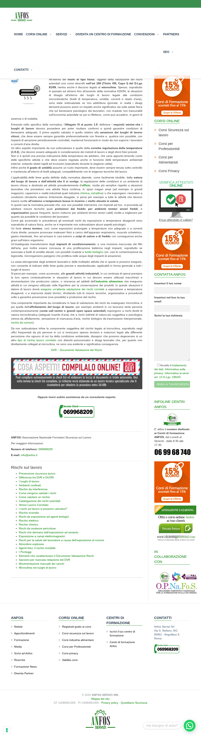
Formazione (21, 640)
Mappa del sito (100, 698)
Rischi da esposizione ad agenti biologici (44, 516)
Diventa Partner (24, 673)
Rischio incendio (29, 512)
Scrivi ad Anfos (23, 653)
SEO (166, 52)
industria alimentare (109, 281)
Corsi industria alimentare (78, 640)
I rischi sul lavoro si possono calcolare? (43, 508)
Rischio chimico (28, 524)
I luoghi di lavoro (29, 481)
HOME (18, 34)
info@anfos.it (29, 455)
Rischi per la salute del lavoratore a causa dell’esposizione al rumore (61, 540)
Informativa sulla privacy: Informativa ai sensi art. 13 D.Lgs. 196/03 (171, 373)
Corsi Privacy (169, 171)
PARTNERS (171, 34)
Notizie (18, 626)
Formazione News (25, 666)
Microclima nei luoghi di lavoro (37, 567)
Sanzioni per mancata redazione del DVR (44, 559)
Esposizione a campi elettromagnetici (42, 536)
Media (18, 646)
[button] (190, 726)
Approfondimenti (24, 633)
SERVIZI (62, 34)
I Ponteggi (25, 551)
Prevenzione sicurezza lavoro (37, 473)
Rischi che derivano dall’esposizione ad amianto (48, 532)
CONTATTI (21, 69)
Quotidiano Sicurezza (134, 702)
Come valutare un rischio (34, 497)
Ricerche (19, 660)
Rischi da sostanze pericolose (37, 528)
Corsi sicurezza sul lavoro (78, 633)
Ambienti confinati (30, 485)
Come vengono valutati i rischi (37, 493)
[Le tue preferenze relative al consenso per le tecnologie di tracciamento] (7, 730)
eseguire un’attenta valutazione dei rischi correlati (72, 289)
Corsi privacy (70, 653)
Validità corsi (70, 660)
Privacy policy (109, 702)
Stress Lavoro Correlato (33, 504)
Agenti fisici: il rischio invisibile (37, 548)
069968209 (45, 449)
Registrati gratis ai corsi (76, 626)
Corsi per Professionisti (76, 646)
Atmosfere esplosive (31, 544)
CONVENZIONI (144, 34)
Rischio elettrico (28, 520)
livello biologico (94, 252)
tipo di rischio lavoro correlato (37, 340)
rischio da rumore (22, 322)
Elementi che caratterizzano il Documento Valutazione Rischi (56, 555)
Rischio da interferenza (33, 489)
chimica (85, 193)
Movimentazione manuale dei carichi (41, 563)
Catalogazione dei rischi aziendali (39, 501)
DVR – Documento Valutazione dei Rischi (76, 350)
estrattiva (96, 193)
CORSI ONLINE (37, 34)
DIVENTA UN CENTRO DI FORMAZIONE (103, 34)
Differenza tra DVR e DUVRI (36, 477)
